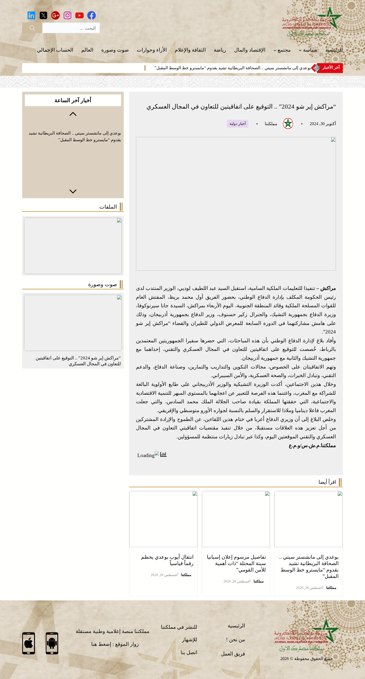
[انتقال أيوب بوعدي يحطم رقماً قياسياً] (163, 495)
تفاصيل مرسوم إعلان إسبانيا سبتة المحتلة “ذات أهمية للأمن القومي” (236, 563)
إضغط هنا (101, 644)
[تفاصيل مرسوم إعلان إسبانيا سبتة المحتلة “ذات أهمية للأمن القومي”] (236, 495)
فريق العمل (233, 654)
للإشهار (189, 639)
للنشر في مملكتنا (179, 627)
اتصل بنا (189, 652)
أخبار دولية (238, 124)
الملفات (108, 207)
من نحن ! (235, 639)
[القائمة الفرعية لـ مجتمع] (274, 50)
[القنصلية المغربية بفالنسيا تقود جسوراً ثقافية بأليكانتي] (73, 299)
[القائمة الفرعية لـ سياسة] (300, 50)
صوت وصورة (102, 284)
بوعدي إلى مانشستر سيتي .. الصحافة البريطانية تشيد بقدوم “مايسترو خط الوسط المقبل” (232, 68)
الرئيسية (236, 625)
